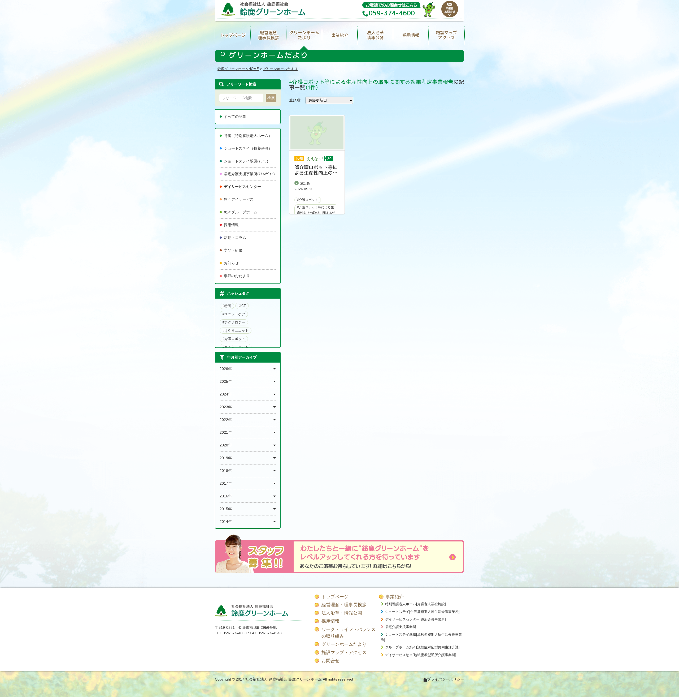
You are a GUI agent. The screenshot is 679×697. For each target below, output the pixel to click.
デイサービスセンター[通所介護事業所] (415, 619)
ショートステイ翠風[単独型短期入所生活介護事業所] (421, 637)
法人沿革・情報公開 (341, 613)
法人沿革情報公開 (375, 35)
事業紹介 (339, 35)
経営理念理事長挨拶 (268, 35)
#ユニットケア (234, 314)
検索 (271, 98)
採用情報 (410, 35)
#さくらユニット (236, 347)
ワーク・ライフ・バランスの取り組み (348, 633)
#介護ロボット (234, 339)
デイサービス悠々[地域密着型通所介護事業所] (420, 655)
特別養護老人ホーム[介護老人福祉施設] (415, 604)
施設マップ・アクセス (344, 652)
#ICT (242, 306)
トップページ (233, 35)
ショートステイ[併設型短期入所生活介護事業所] (422, 612)
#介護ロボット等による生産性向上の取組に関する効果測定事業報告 (316, 212)
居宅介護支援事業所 (400, 627)
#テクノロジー (234, 322)
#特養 (227, 306)
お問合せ (330, 660)
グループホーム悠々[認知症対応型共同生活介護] (422, 647)
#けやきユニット (236, 331)
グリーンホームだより (304, 35)
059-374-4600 (235, 633)
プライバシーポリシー (445, 679)
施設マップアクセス (446, 35)
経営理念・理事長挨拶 (344, 604)
